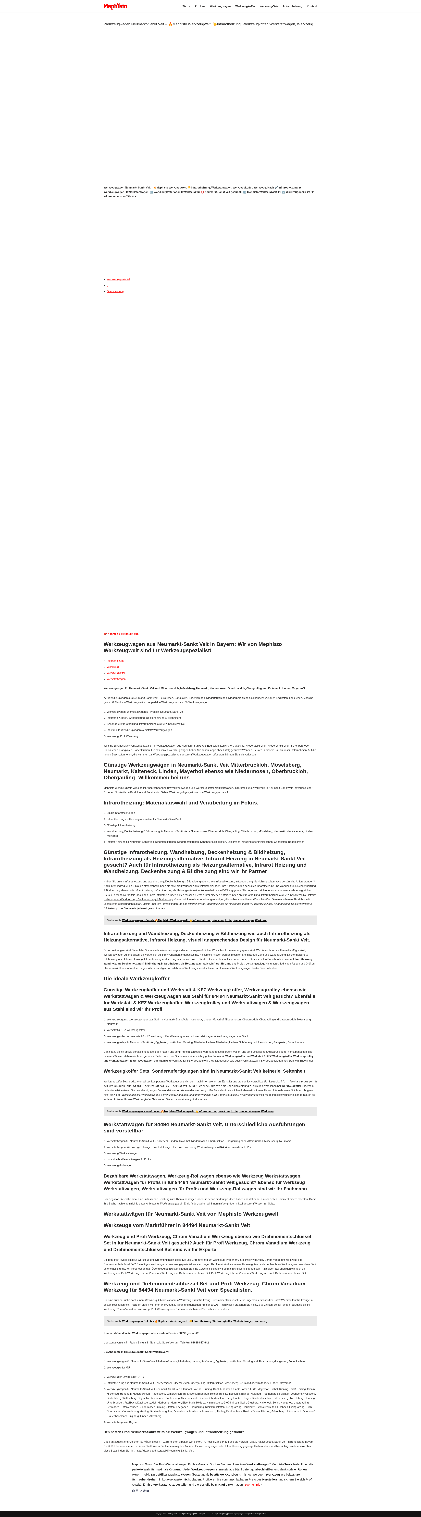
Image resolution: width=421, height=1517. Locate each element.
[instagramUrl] (137, 1491)
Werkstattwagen (116, 679)
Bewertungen (233, 1514)
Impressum (243, 1514)
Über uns (206, 1514)
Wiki (200, 1514)
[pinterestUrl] (144, 1491)
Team (214, 1514)
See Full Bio (252, 1484)
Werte (219, 1514)
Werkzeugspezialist (118, 279)
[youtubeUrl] (148, 1491)
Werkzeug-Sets (269, 6)
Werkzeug (113, 666)
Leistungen (188, 1514)
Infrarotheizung (292, 6)
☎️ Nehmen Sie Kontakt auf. (121, 633)
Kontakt (312, 6)
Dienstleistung (115, 291)
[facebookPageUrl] (133, 1491)
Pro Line (200, 6)
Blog (225, 1514)
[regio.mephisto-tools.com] (115, 6)
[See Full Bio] (261, 1484)
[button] (189, 6)
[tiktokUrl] (140, 1491)
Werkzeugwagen (220, 6)
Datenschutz (254, 1514)
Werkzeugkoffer (245, 6)
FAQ (196, 1514)
